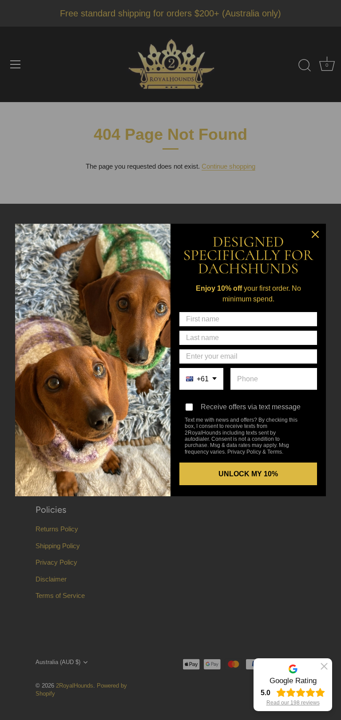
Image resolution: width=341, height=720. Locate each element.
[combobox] (201, 379)
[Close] (315, 234)
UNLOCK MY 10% (248, 474)
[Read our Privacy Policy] (306, 420)
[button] (324, 666)
